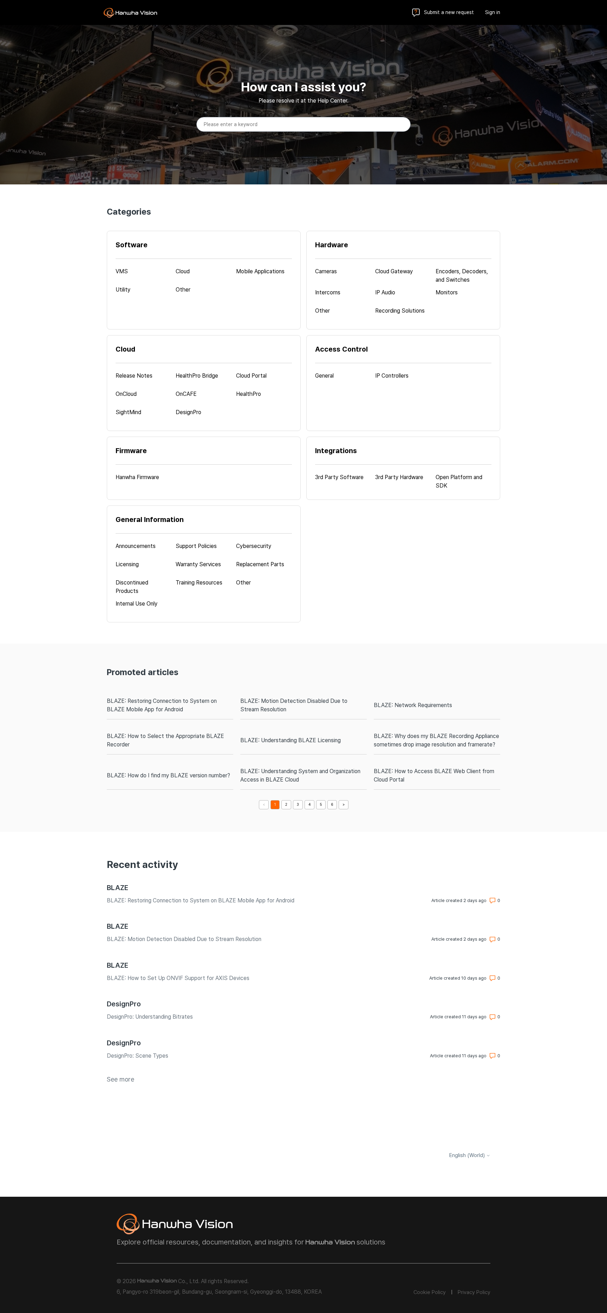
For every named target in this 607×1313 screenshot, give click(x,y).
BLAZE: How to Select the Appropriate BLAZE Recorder (165, 740)
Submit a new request (449, 12)
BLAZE (117, 887)
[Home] (130, 12)
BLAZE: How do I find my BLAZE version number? (168, 775)
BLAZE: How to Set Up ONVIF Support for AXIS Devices (178, 978)
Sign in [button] (492, 12)
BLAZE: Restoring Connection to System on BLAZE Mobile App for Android (162, 705)
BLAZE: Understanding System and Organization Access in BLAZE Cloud (300, 775)
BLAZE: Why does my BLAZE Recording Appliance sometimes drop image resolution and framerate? (436, 740)
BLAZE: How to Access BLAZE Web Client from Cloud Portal (434, 775)
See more (120, 1079)
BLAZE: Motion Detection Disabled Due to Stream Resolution (293, 705)
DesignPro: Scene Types (137, 1055)
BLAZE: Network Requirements (413, 705)
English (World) (467, 1155)
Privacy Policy (474, 1292)
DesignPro (124, 1004)
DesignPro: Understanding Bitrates (150, 1016)
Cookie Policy (429, 1292)
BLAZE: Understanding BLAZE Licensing (290, 740)
